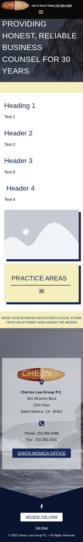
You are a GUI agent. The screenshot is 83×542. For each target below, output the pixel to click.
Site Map (41, 528)
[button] (41, 12)
